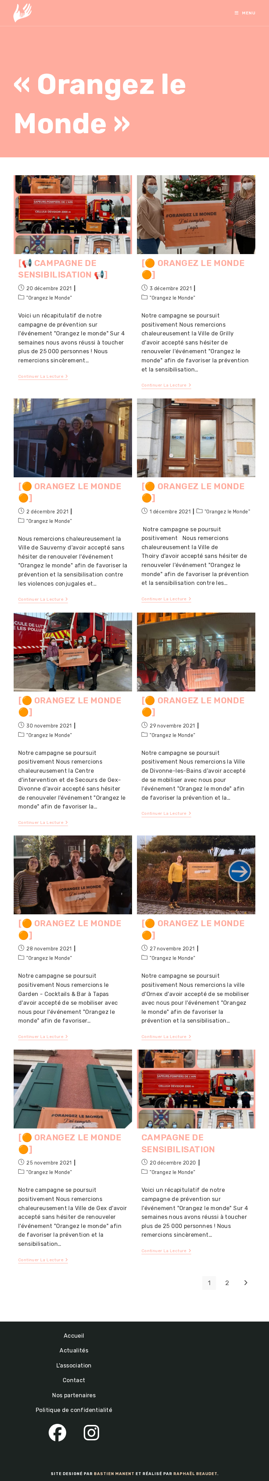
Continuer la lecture (43, 377)
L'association (74, 1365)
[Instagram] (91, 1433)
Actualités (74, 1350)
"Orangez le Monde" (49, 298)
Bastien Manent (114, 1474)
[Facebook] (57, 1433)
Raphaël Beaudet (195, 1474)
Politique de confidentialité (74, 1410)
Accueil (74, 1335)
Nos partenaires (74, 1395)
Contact (74, 1380)
